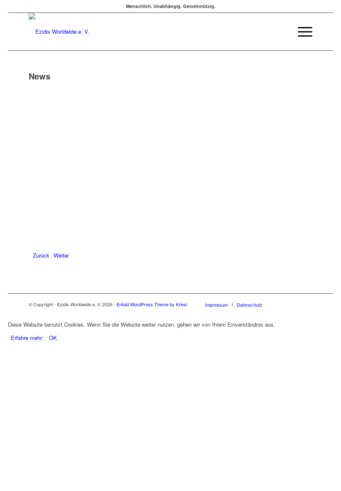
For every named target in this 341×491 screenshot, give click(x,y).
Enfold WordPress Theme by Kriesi (151, 304)
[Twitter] (293, 304)
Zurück (41, 255)
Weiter (61, 255)
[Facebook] (281, 304)
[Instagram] (306, 304)
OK (53, 338)
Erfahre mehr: (27, 338)
